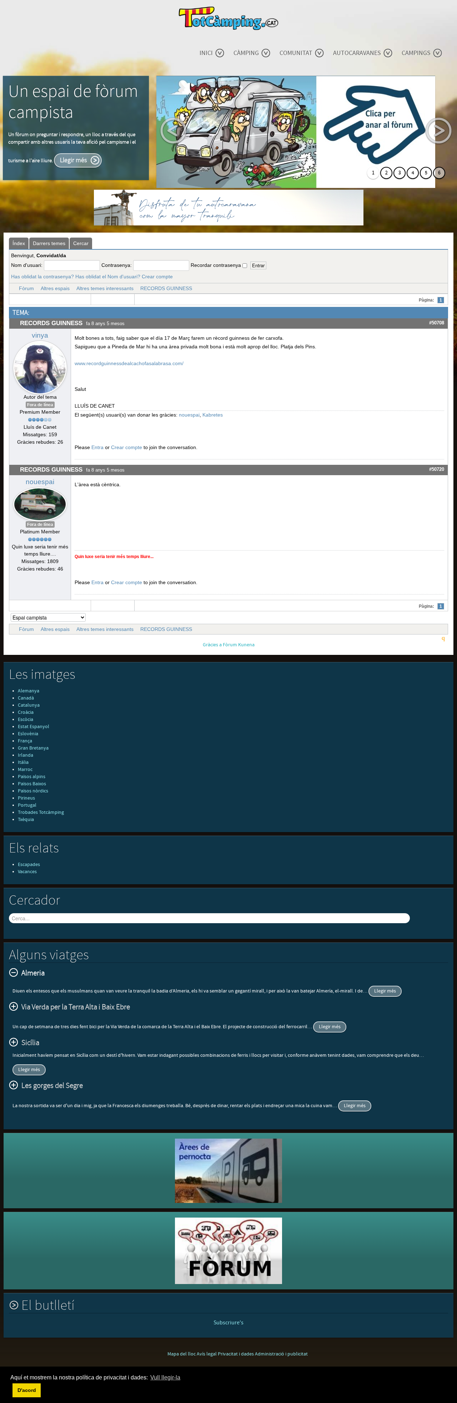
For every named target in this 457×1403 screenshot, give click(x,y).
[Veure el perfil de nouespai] (40, 503)
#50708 (436, 322)
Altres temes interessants (105, 288)
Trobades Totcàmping (41, 812)
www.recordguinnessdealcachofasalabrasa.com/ (129, 363)
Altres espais (55, 288)
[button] (11, 1390)
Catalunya (29, 705)
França (25, 741)
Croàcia (26, 712)
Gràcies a (212, 645)
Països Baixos (32, 784)
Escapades (29, 864)
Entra (97, 447)
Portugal (27, 805)
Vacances (27, 872)
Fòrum (26, 288)
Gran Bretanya (33, 748)
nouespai (189, 415)
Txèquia (26, 819)
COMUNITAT (296, 53)
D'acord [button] (26, 1390)
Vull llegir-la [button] (165, 1377)
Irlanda (25, 755)
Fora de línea (40, 404)
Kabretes (212, 415)
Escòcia (25, 719)
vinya (40, 335)
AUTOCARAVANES (357, 53)
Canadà (26, 698)
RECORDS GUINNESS (166, 288)
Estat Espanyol (33, 727)
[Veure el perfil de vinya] (40, 366)
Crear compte (157, 276)
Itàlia (23, 762)
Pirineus (26, 798)
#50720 (436, 469)
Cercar (81, 243)
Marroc (25, 769)
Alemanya (28, 691)
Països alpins (31, 777)
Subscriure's (228, 1322)
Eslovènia (28, 734)
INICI (206, 53)
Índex (18, 243)
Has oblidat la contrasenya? (42, 276)
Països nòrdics (33, 791)
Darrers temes (49, 243)
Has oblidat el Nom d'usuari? (107, 276)
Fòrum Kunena (239, 645)
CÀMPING (246, 53)
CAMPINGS (416, 53)
